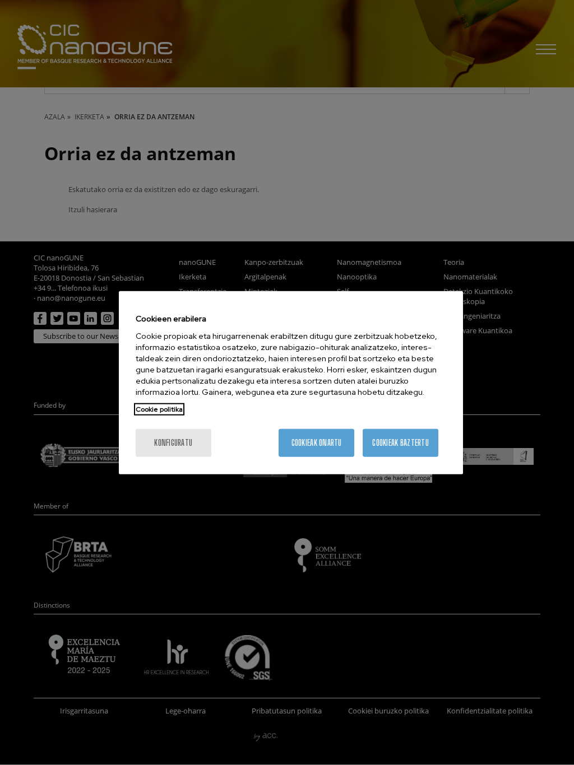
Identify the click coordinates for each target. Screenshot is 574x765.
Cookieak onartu (316, 442)
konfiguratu (173, 442)
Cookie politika (159, 408)
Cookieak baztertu (400, 442)
